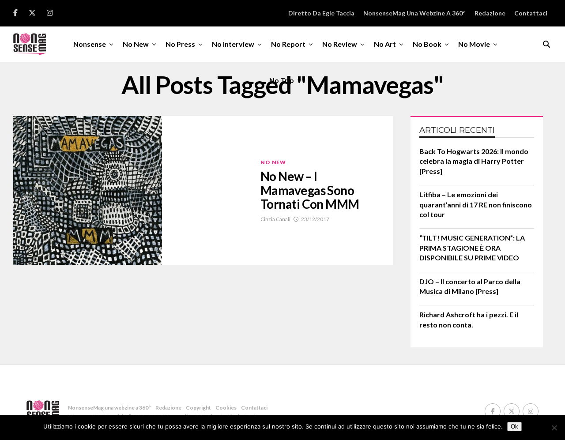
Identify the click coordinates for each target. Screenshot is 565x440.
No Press (180, 44)
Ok (514, 426)
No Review (339, 44)
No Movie (474, 44)
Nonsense (89, 44)
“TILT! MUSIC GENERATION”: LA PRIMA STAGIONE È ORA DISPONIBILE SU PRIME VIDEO (472, 247)
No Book (427, 44)
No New (136, 44)
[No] (554, 427)
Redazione (490, 13)
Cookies (226, 407)
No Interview (233, 44)
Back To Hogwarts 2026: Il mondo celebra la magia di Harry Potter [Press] (473, 161)
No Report (288, 44)
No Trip (281, 80)
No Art (385, 44)
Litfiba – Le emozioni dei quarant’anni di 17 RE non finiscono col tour (475, 204)
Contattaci (530, 13)
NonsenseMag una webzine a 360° (414, 13)
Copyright (198, 407)
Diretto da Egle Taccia (321, 13)
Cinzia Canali (275, 219)
